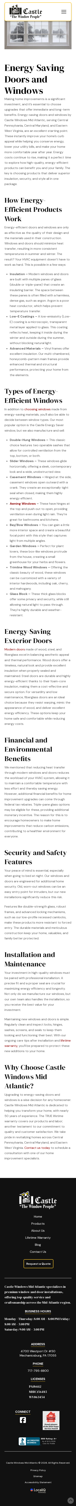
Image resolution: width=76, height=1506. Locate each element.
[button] (63, 11)
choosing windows (37, 409)
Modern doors (14, 649)
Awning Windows (23, 504)
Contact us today (37, 1148)
